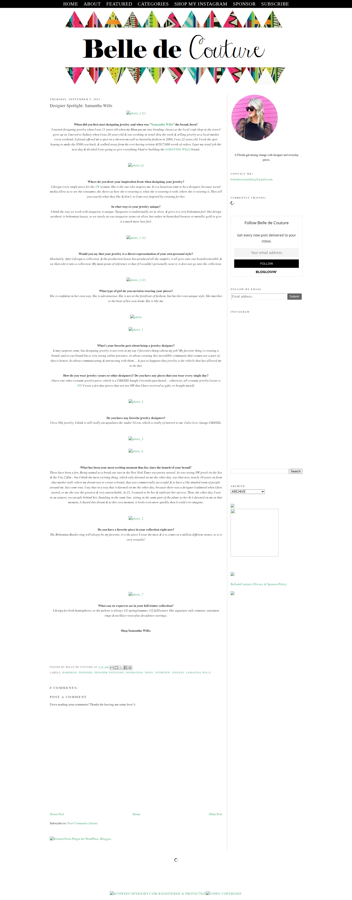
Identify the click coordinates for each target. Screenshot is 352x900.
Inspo (149, 672)
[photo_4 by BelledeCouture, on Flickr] (136, 401)
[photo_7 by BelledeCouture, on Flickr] (136, 594)
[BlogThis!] (116, 667)
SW (97, 186)
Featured (119, 3)
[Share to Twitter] (121, 667)
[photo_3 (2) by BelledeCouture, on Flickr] (136, 113)
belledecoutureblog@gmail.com (252, 179)
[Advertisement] (266, 428)
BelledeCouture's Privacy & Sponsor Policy (259, 584)
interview (162, 672)
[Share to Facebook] (125, 667)
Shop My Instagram (200, 3)
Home (136, 814)
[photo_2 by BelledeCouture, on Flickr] (136, 518)
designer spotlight (109, 672)
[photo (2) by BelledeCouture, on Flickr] (136, 165)
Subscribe (275, 3)
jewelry (178, 672)
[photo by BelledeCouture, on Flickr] (136, 317)
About (92, 3)
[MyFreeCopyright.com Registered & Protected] (158, 893)
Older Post (215, 814)
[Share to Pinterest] (130, 667)
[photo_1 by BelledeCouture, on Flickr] (136, 329)
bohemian (69, 672)
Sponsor (244, 3)
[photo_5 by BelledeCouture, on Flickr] (136, 439)
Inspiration (134, 672)
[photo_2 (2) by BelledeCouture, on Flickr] (136, 280)
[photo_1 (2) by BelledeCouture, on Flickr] (136, 237)
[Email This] (111, 667)
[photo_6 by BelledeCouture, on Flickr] (136, 451)
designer (85, 672)
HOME (70, 3)
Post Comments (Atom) (82, 823)
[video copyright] (224, 893)
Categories (153, 3)
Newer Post (57, 814)
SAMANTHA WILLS (178, 149)
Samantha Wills (162, 124)
